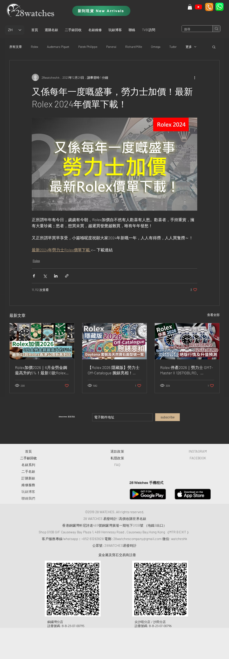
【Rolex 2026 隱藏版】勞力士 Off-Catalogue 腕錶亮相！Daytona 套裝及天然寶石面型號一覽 (114, 370)
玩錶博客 (28, 491)
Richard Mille (133, 47)
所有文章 (15, 47)
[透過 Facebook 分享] (34, 276)
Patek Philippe (87, 47)
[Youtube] (198, 7)
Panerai (111, 47)
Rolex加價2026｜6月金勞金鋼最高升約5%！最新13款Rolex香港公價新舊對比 (41, 370)
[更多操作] (194, 77)
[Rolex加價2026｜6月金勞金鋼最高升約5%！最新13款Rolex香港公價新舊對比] (42, 341)
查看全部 (213, 315)
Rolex (34, 47)
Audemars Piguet (58, 47)
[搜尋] (216, 28)
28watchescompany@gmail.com (137, 539)
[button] (51, 29)
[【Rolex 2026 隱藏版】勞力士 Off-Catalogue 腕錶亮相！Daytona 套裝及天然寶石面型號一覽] (114, 341)
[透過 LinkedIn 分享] (56, 276)
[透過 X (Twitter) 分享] (45, 276)
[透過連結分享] (67, 276)
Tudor (173, 47)
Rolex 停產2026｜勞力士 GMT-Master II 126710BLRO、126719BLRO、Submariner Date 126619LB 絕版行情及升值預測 (187, 370)
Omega (155, 47)
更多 (189, 47)
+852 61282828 (92, 539)
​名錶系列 (28, 465)
